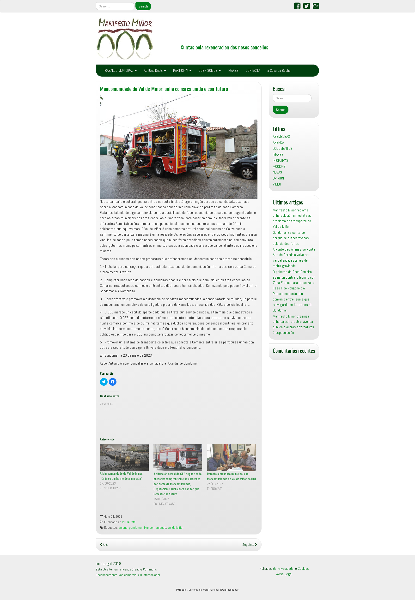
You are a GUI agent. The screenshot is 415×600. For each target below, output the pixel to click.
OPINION (278, 178)
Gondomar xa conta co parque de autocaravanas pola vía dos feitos (291, 238)
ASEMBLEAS (281, 136)
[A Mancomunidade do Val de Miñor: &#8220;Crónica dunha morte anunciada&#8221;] (124, 457)
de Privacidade (283, 568)
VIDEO (277, 184)
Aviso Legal (284, 573)
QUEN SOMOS (208, 70)
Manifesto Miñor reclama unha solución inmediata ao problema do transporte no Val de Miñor (292, 218)
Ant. (105, 545)
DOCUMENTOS (282, 148)
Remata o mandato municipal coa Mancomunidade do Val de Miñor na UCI (231, 476)
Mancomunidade (155, 528)
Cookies (303, 568)
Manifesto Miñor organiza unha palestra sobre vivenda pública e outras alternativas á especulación (293, 324)
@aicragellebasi (229, 589)
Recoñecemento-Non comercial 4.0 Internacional (128, 575)
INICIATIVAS (129, 522)
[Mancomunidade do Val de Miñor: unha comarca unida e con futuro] (178, 146)
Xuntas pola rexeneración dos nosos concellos (224, 47)
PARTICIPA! (181, 70)
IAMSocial (181, 589)
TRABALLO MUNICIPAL (118, 70)
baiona (123, 528)
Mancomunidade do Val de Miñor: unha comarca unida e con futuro (164, 88)
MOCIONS (279, 166)
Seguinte (248, 545)
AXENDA (278, 142)
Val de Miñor (175, 528)
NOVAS (277, 172)
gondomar (136, 528)
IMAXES (233, 70)
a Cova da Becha (279, 70)
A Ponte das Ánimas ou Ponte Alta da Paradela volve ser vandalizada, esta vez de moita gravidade (294, 257)
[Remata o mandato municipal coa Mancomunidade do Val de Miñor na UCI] (231, 457)
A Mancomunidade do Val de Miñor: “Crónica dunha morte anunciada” (121, 476)
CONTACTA (253, 70)
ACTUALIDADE (154, 70)
